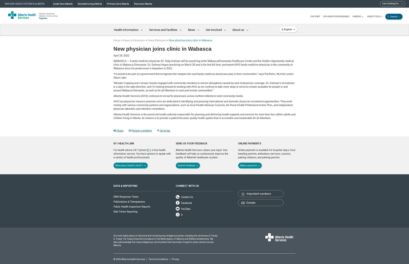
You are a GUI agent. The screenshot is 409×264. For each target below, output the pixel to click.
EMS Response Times (126, 196)
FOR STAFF (315, 16)
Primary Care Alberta (118, 4)
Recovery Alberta (143, 4)
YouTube (185, 208)
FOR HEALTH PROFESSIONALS (336, 16)
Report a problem (142, 130)
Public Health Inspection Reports (131, 206)
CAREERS (356, 16)
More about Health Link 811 (129, 165)
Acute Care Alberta (63, 4)
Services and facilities (163, 30)
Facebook (186, 203)
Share (119, 130)
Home (116, 40)
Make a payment (249, 165)
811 (149, 150)
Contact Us (186, 197)
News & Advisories (134, 40)
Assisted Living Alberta (90, 4)
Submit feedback (187, 165)
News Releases (157, 40)
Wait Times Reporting (125, 211)
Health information (126, 30)
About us (238, 30)
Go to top (165, 130)
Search (394, 16)
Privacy (175, 259)
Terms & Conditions (158, 259)
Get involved (214, 30)
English (288, 29)
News (192, 30)
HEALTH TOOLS (374, 16)
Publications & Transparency (129, 201)
